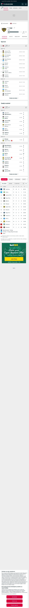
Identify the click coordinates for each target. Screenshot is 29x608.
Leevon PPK (8, 195)
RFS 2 (7, 218)
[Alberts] (4, 201)
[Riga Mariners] (4, 198)
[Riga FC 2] (4, 212)
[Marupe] (4, 204)
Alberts (7, 201)
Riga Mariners (8, 198)
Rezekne (8, 227)
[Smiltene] (4, 224)
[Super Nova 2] (4, 207)
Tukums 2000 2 (8, 215)
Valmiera (8, 189)
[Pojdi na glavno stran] (8, 4)
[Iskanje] (22, 4)
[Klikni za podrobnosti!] (14, 52)
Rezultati (17, 36)
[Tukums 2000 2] (4, 215)
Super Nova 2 (8, 206)
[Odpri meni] (26, 4)
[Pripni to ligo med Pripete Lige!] (14, 28)
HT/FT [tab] (24, 179)
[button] (26, 32)
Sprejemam (14, 597)
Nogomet (5, 23)
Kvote (10, 36)
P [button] (21, 186)
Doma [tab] (10, 183)
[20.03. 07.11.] (17, 32)
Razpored (24, 36)
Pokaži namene (14, 605)
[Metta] (4, 192)
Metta (7, 192)
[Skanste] (4, 210)
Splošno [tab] (4, 183)
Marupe (7, 204)
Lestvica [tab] (4, 179)
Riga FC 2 (8, 212)
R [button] (18, 186)
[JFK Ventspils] (4, 221)
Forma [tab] (11, 179)
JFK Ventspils (8, 221)
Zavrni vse (14, 601)
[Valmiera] (4, 189)
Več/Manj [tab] (17, 179)
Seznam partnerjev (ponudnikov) (9, 594)
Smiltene (8, 224)
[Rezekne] (4, 227)
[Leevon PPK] (4, 195)
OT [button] (13, 186)
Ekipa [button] (4, 186)
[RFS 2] (4, 218)
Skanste (7, 209)
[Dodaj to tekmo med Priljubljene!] (1, 52)
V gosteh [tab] (17, 183)
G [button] (24, 186)
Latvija (14, 23)
